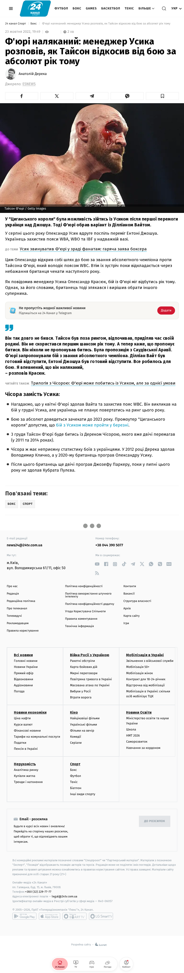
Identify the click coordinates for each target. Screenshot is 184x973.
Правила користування (23, 630)
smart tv (74, 916)
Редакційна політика (21, 601)
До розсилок (154, 821)
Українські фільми (83, 724)
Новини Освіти (138, 712)
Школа (131, 729)
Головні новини (25, 661)
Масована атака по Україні (90, 685)
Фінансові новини (27, 730)
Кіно (74, 712)
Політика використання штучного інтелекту (88, 595)
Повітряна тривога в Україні (91, 679)
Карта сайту (131, 615)
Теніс (129, 8)
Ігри (126, 623)
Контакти (129, 586)
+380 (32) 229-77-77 (38, 891)
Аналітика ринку (26, 770)
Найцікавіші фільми (85, 718)
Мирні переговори (83, 673)
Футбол (61, 8)
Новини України (26, 667)
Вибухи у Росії (80, 691)
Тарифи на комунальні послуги (37, 737)
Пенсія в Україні (26, 749)
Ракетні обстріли (82, 661)
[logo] (35, 8)
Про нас (12, 586)
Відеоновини (23, 679)
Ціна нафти (22, 718)
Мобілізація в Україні (145, 655)
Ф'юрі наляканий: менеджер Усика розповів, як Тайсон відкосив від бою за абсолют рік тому (106, 23)
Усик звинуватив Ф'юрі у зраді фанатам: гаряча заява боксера (83, 248)
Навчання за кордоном (143, 748)
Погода (19, 691)
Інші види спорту (82, 794)
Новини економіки (30, 712)
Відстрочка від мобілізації (145, 685)
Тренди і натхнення (28, 782)
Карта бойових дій (83, 667)
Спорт (75, 764)
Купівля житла (24, 776)
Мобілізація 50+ (137, 667)
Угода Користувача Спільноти (85, 611)
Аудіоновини (23, 685)
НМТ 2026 (133, 735)
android (24, 916)
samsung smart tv (101, 916)
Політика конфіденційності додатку (89, 604)
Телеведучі (14, 615)
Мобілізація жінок (139, 673)
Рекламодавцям (17, 623)
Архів (127, 608)
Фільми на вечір (82, 730)
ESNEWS (29, 84)
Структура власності (137, 601)
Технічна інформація (79, 626)
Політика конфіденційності (84, 586)
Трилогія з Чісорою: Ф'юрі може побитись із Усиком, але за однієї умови (103, 383)
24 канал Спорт (16, 23)
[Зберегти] (162, 96)
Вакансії (129, 593)
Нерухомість (25, 764)
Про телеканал (17, 608)
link (97, 564)
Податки (20, 743)
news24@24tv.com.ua (24, 545)
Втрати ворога (80, 697)
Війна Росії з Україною (89, 655)
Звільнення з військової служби (149, 661)
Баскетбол (110, 8)
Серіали (76, 743)
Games (91, 8)
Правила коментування (81, 618)
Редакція (13, 593)
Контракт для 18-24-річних (145, 679)
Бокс (77, 8)
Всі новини (23, 655)
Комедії (75, 737)
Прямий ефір (23, 673)
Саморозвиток (136, 741)
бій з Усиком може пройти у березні (92, 425)
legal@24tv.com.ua (64, 896)
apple (49, 916)
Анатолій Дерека (33, 74)
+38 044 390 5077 (109, 545)
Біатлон (75, 788)
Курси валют (23, 724)
